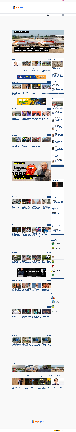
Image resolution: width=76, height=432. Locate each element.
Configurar (62, 430)
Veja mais (48, 59)
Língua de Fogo (48, 15)
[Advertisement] (49, 7)
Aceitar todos (57, 430)
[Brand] (18, 7)
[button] (62, 41)
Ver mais (57, 278)
